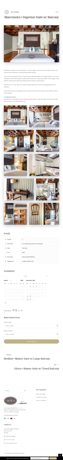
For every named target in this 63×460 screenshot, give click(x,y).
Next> (40, 276)
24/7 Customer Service (11, 443)
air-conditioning (26, 244)
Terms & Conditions (41, 400)
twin (32, 261)
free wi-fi (34, 244)
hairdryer (40, 244)
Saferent (19, 408)
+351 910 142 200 (9, 439)
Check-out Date (8, 331)
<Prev (10, 276)
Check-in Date (8, 322)
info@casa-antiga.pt (10, 436)
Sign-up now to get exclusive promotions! (18, 458)
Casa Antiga (14, 12)
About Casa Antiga (40, 394)
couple (24, 261)
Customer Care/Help (41, 397)
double (29, 261)
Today (25, 276)
